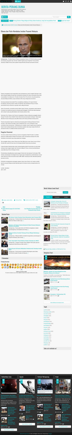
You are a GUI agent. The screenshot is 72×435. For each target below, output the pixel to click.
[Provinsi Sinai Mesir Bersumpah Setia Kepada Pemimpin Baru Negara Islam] (4, 410)
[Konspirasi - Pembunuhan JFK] (47, 296)
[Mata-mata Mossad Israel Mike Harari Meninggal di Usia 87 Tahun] (22, 408)
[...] (23, 220)
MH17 (33, 200)
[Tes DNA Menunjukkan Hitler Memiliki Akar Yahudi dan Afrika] (27, 386)
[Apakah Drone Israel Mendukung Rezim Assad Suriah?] (47, 281)
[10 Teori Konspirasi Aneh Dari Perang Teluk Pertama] (47, 289)
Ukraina (46, 337)
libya (46, 329)
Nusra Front (47, 331)
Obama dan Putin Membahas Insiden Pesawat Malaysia (19, 31)
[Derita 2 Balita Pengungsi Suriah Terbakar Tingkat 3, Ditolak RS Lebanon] (58, 407)
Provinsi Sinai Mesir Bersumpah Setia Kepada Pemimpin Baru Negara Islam (12, 410)
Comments (57, 197)
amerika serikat (28, 200)
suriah (46, 313)
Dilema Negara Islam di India (44, 395)
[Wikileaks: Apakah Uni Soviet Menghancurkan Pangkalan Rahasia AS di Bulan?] (57, 262)
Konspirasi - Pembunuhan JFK (58, 294)
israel (46, 319)
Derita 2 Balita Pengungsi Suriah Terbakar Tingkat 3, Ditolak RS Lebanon (66, 407)
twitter (63, 1)
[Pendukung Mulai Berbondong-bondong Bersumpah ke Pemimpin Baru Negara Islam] (4, 420)
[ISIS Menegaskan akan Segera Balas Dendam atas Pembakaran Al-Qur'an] (9, 386)
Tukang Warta (19, 200)
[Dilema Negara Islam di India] (45, 386)
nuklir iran (47, 340)
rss (71, 1)
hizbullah (47, 339)
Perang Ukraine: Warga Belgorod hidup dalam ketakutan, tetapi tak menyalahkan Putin (31, 20)
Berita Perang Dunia (13, 7)
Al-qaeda (47, 325)
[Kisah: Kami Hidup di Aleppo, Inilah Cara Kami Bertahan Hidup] (63, 386)
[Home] (2, 25)
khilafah (46, 315)
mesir (46, 327)
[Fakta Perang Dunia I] (22, 418)
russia (36, 200)
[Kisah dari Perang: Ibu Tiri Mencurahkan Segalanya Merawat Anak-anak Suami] (58, 417)
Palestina (47, 321)
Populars (48, 197)
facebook (66, 1)
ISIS (46, 309)
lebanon (46, 335)
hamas (46, 342)
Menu (19, 1)
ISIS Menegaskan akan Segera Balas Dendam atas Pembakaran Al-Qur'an (9, 397)
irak (46, 317)
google (68, 1)
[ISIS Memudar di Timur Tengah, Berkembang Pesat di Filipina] (40, 407)
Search (69, 17)
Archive (66, 197)
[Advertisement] (23, 28)
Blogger (50, 433)
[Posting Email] (3, 202)
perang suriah (48, 311)
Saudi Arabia (48, 323)
